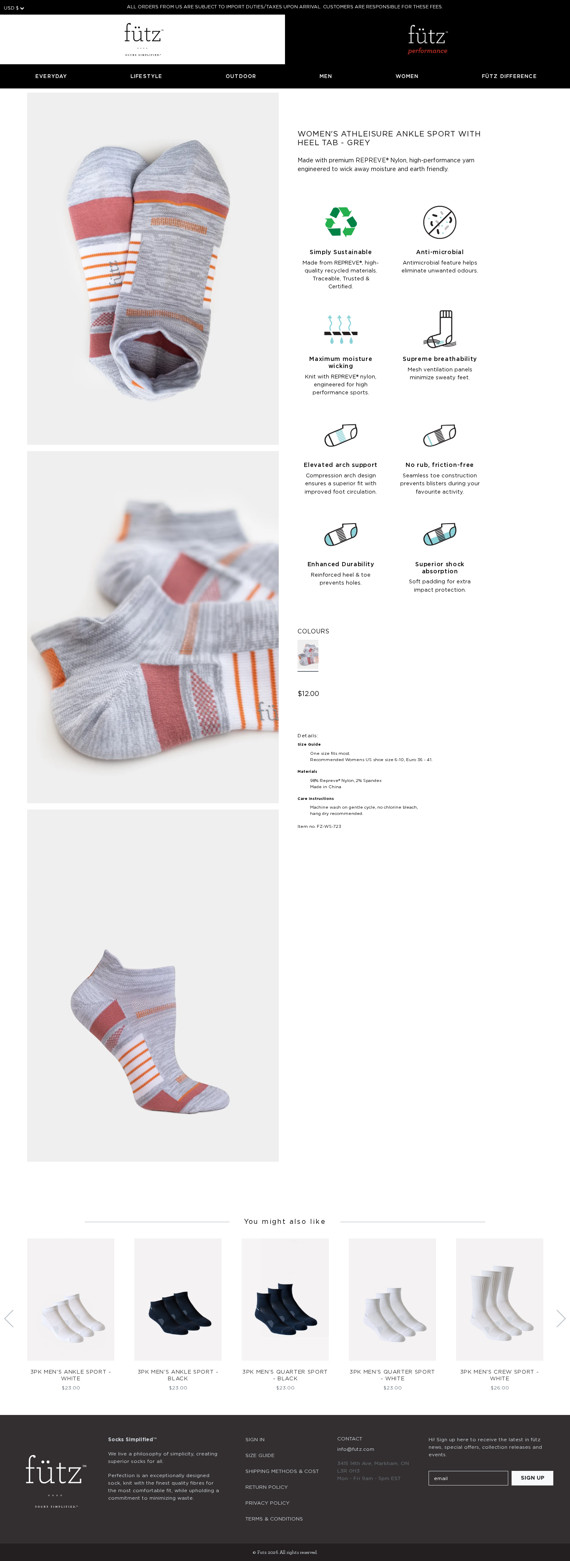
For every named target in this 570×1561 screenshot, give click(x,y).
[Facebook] (456, 1503)
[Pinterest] (479, 1503)
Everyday (51, 76)
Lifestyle (147, 76)
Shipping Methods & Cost (282, 1471)
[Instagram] (434, 1503)
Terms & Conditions (274, 1518)
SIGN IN (255, 1439)
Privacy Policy (267, 1503)
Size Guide (260, 1455)
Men (326, 76)
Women (407, 76)
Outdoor (241, 76)
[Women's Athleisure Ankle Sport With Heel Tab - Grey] (308, 656)
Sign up (533, 1478)
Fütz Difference (509, 76)
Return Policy (266, 1487)
